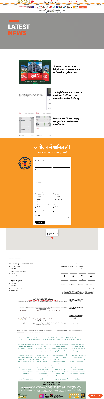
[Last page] (84, 323)
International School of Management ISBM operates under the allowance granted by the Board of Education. (60, 344)
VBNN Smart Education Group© (52, 336)
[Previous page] (73, 323)
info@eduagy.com (80, 268)
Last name (55, 163)
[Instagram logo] (82, 276)
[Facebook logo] (64, 276)
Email (36, 169)
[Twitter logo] (73, 276)
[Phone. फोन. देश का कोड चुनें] (37, 178)
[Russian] (76, 1)
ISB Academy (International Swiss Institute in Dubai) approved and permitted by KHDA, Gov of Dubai (43, 344)
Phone (36, 176)
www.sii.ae (79, 291)
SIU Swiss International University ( (24, 342)
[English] (69, 1)
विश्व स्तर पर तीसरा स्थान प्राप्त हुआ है (74, 388)
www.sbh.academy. (20, 323)
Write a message (39, 182)
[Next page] (81, 323)
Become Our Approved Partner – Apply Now (52, 12)
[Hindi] (74, 1)
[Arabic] (71, 1)
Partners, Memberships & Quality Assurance (52, 365)
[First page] (70, 323)
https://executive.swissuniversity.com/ (36, 332)
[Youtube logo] (91, 276)
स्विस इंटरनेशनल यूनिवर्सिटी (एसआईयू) (51, 382)
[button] (5, 5)
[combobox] (52, 217)
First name (37, 163)
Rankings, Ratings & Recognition (52, 375)
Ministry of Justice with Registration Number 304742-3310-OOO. (43, 318)
